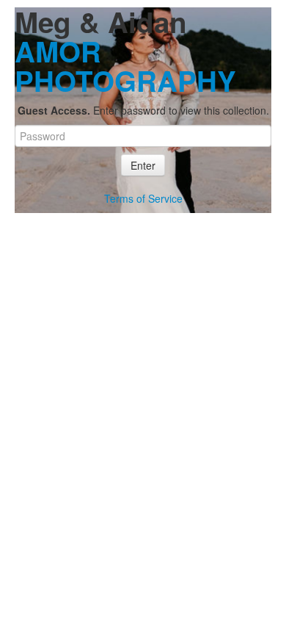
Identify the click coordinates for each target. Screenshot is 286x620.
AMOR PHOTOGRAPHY (125, 66)
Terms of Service (143, 198)
